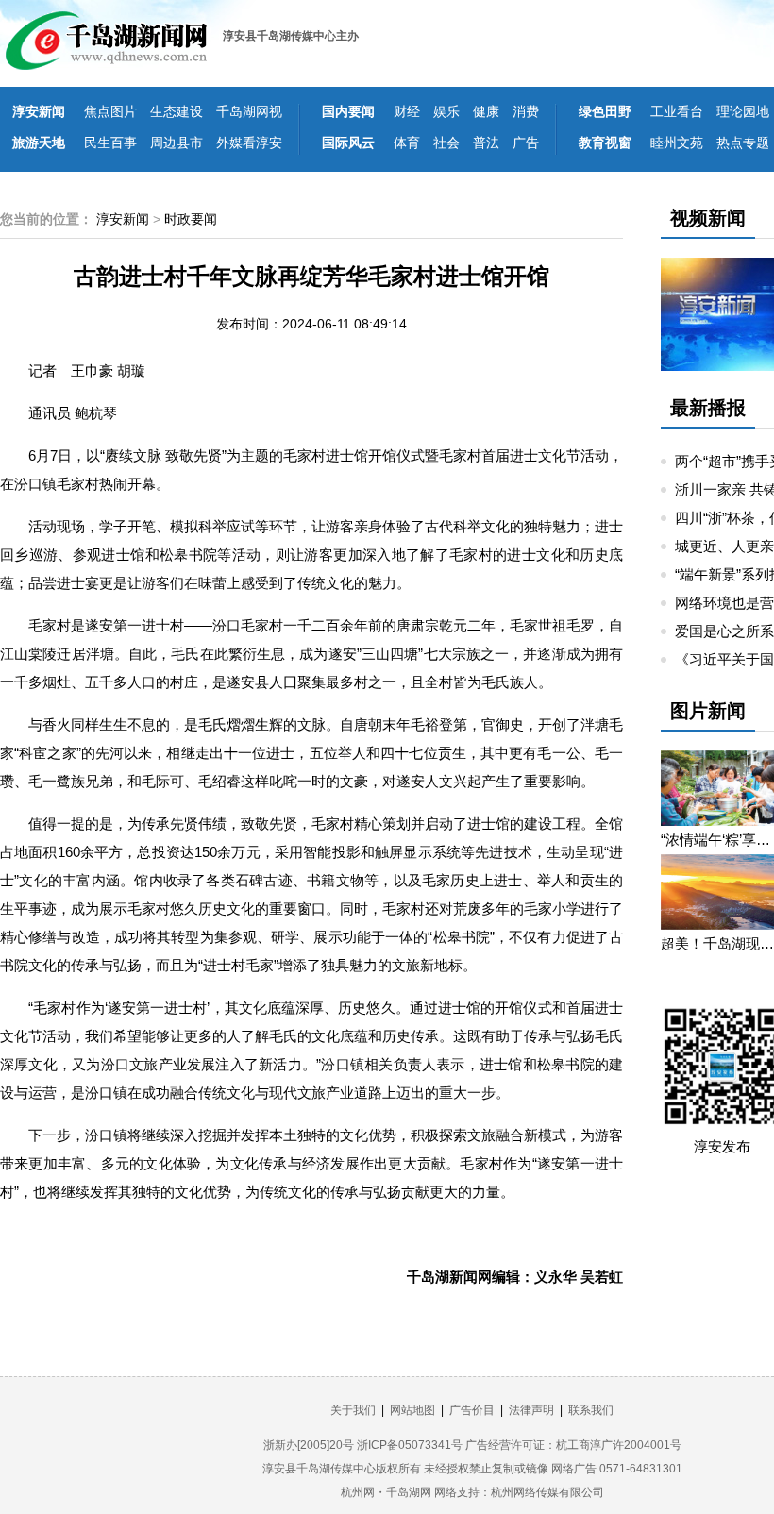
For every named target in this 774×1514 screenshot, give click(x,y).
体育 (407, 142)
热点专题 (742, 142)
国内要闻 (348, 111)
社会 (446, 142)
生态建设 (176, 111)
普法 (486, 142)
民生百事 (110, 142)
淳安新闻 (38, 111)
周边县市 (176, 142)
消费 (526, 111)
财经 (407, 111)
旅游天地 (38, 142)
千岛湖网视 (249, 111)
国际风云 (348, 142)
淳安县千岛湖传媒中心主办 (291, 35)
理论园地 (742, 111)
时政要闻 (190, 219)
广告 (526, 142)
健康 (486, 111)
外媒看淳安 (249, 142)
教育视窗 (605, 142)
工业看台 (676, 111)
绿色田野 (605, 111)
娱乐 (446, 111)
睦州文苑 (676, 142)
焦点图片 (110, 111)
